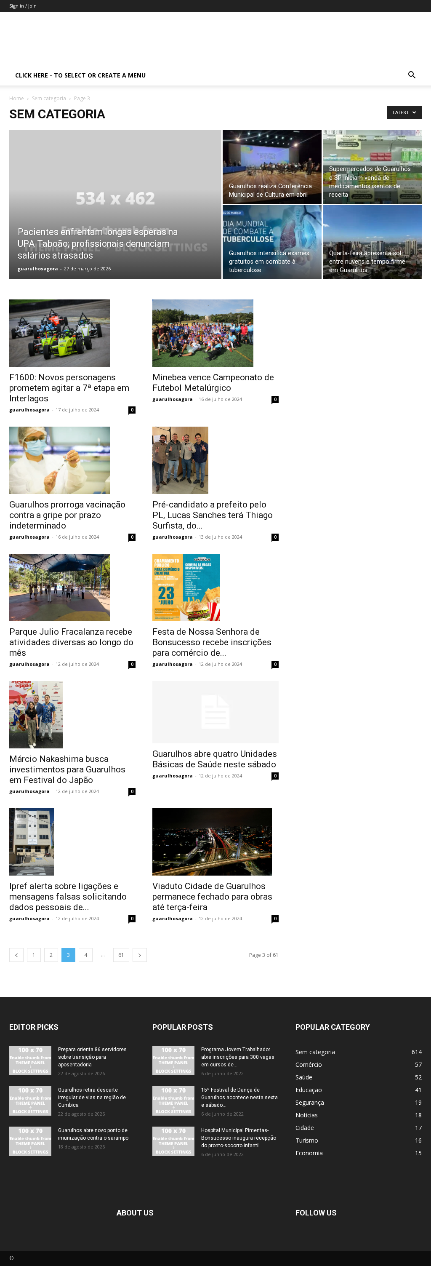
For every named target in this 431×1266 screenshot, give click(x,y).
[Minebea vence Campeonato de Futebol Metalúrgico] (215, 333)
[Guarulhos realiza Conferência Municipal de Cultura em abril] (272, 167)
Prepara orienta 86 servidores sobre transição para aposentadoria (92, 1057)
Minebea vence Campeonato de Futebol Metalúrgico (213, 382)
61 (121, 955)
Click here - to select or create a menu (80, 75)
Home (16, 98)
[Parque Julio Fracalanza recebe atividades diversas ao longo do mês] (72, 587)
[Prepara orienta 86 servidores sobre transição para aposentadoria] (30, 1060)
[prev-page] (16, 955)
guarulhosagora (38, 268)
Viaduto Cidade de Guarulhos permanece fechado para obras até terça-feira (212, 896)
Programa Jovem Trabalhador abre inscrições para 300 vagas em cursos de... (237, 1057)
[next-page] (140, 955)
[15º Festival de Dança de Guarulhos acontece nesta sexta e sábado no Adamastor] (173, 1101)
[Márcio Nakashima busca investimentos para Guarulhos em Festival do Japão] (72, 714)
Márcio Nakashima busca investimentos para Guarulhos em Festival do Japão (67, 769)
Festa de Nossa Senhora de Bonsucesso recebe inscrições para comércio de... (211, 642)
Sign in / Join (23, 6)
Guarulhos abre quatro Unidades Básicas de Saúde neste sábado (214, 759)
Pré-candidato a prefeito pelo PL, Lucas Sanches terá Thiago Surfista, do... (212, 515)
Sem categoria (49, 98)
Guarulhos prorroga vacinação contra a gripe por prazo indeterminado (67, 515)
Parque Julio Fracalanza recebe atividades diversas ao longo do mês (71, 642)
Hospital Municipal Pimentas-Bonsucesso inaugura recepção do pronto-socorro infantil (238, 1137)
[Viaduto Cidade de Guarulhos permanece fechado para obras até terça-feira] (215, 842)
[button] (412, 76)
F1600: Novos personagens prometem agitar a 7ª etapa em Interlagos (69, 387)
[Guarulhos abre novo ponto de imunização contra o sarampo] (30, 1141)
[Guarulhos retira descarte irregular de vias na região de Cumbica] (30, 1101)
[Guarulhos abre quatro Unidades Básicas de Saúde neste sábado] (215, 712)
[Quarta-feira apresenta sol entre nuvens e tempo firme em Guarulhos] (372, 242)
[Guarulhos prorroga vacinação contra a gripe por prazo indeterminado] (72, 460)
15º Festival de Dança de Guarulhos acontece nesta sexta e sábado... (239, 1097)
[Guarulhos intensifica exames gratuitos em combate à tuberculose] (272, 242)
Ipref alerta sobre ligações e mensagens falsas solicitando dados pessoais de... (68, 896)
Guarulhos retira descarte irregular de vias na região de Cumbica (92, 1097)
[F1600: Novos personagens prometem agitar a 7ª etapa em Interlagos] (72, 333)
